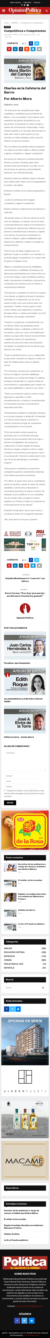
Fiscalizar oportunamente (17, 663)
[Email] (32, 1321)
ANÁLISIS (8, 948)
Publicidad (27, 2)
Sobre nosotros (15, 2)
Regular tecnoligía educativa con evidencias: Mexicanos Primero (32, 896)
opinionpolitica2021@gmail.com (29, 1306)
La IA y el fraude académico (31, 924)
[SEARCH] (43, 987)
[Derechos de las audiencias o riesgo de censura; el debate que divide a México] (10, 867)
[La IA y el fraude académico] (10, 927)
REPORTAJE (9, 968)
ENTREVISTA (9, 956)
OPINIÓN (7, 27)
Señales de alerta (26, 910)
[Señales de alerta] (10, 913)
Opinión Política (12, 35)
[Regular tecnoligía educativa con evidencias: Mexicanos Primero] (10, 897)
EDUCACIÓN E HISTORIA (14, 952)
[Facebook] (17, 1321)
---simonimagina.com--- (31, 1335)
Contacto (36, 2)
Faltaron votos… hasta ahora (19, 737)
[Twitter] (24, 1321)
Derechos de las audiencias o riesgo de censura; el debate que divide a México (32, 866)
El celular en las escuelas (30, 880)
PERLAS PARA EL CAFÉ (13, 964)
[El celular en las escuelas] (10, 883)
